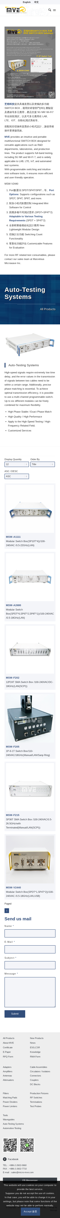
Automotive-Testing (12, 1128)
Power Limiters (10, 1106)
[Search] (48, 10)
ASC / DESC (11, 471)
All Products (8, 1038)
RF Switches (36, 1097)
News (33, 1043)
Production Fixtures (39, 1093)
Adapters (7, 1067)
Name (9, 926)
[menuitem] (26, 2)
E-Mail (10, 942)
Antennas (7, 1075)
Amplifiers (7, 1071)
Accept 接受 (30, 1211)
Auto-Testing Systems (13, 1124)
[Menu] (54, 10)
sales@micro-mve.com (22, 1172)
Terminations (36, 1102)
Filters (6, 1093)
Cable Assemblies (38, 1067)
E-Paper (7, 1052)
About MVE (8, 1043)
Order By (35, 459)
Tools (5, 1115)
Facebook (13, 1159)
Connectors (35, 1075)
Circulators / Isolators (40, 1071)
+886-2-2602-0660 (18, 1165)
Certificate (8, 1047)
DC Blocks (35, 1084)
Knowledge (35, 1052)
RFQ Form (8, 1056)
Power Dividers (10, 1102)
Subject (10, 958)
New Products (37, 1038)
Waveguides (9, 1119)
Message (11, 973)
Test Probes (35, 1106)
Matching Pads (10, 1097)
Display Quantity (13, 459)
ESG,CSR (35, 1047)
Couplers (34, 1080)
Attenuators (8, 1080)
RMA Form (35, 1056)
